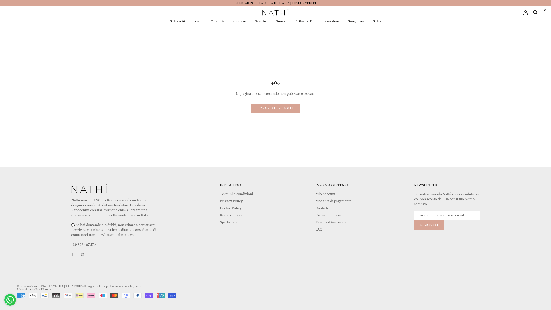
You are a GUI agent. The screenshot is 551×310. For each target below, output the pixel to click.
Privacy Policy (231, 201)
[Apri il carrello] (545, 11)
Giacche (261, 21)
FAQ (319, 229)
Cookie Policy (231, 208)
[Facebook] (72, 254)
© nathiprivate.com (28, 286)
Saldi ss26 (177, 21)
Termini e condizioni (236, 194)
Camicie (239, 21)
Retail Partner (43, 289)
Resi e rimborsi (231, 215)
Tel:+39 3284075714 (75, 286)
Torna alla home (275, 108)
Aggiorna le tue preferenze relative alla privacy (114, 286)
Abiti (198, 21)
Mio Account (325, 194)
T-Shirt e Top (305, 21)
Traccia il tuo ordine (331, 222)
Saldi (377, 21)
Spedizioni (228, 222)
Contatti (322, 208)
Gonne (281, 21)
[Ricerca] (535, 12)
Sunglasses (356, 21)
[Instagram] (82, 254)
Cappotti (217, 21)
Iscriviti (429, 224)
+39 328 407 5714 (84, 245)
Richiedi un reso (328, 215)
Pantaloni (332, 21)
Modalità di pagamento (333, 201)
